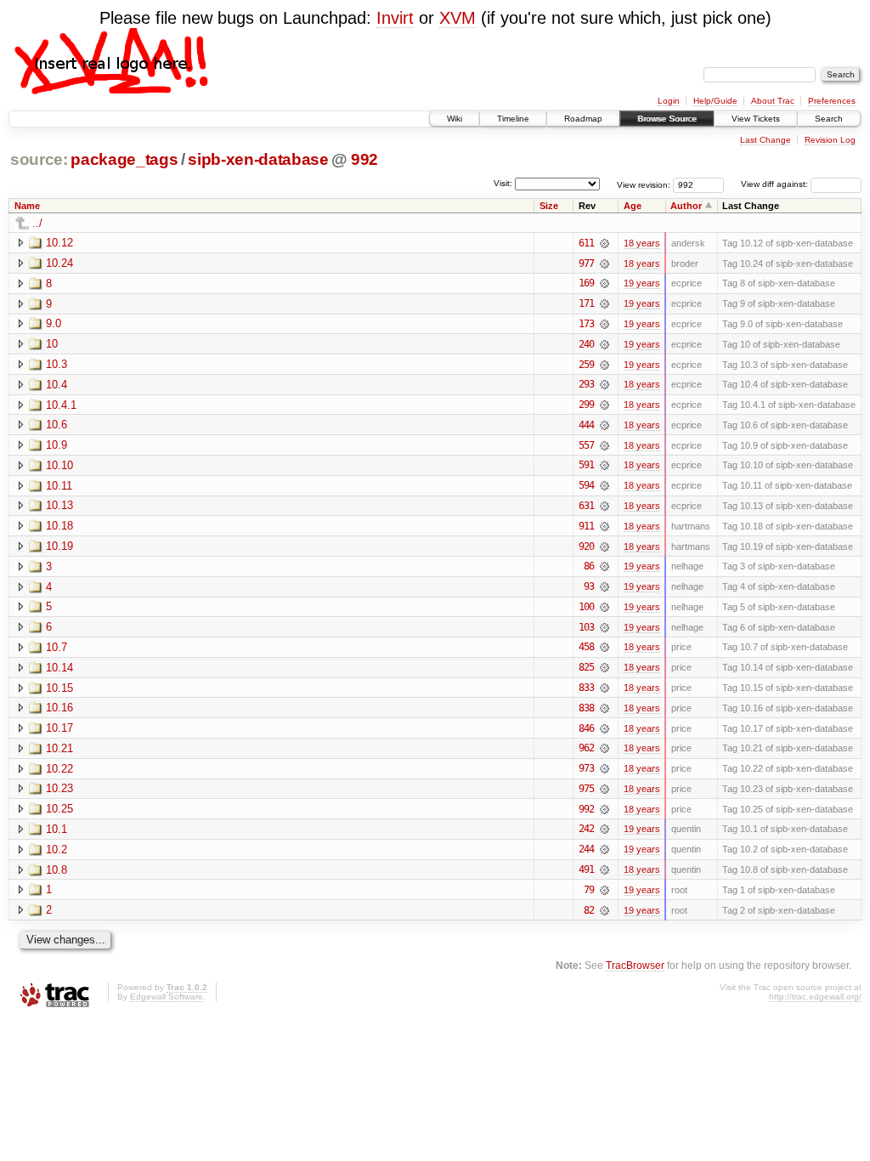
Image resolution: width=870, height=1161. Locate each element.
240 (586, 344)
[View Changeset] (604, 243)
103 (586, 627)
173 (586, 324)
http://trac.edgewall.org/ (815, 996)
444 (586, 425)
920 (586, 546)
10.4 (56, 384)
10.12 (59, 242)
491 (586, 869)
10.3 (56, 364)
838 (586, 708)
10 (52, 343)
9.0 (53, 323)
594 (586, 485)
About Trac (772, 100)
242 (586, 829)
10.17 (59, 728)
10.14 (59, 667)
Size (549, 206)
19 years (642, 283)
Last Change (765, 139)
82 (589, 910)
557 (586, 445)
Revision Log (830, 139)
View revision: (643, 184)
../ (37, 223)
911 (586, 526)
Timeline (513, 118)
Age (632, 206)
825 (586, 667)
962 (586, 748)
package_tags (124, 159)
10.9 (56, 445)
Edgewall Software (166, 996)
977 (586, 263)
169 (586, 283)
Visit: (503, 183)
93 (589, 586)
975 (586, 789)
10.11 (59, 485)
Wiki (454, 118)
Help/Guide (715, 100)
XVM (457, 17)
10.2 (56, 849)
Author (686, 206)
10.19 (59, 546)
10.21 (59, 748)
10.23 (59, 788)
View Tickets (756, 118)
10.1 (56, 829)
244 (586, 849)
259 (586, 365)
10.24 (59, 263)
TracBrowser (635, 965)
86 (589, 566)
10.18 (59, 525)
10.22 (59, 768)
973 (586, 768)
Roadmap (583, 118)
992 (364, 159)
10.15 (59, 688)
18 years (642, 243)
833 (586, 688)
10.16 (59, 707)
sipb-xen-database (258, 159)
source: (39, 159)
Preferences (832, 100)
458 (586, 647)
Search (829, 118)
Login (669, 100)
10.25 (59, 808)
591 (586, 465)
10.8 (56, 870)
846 (586, 728)
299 (586, 405)
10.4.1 (61, 405)
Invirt (395, 17)
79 (589, 890)
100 (586, 607)
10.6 (56, 424)
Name (27, 206)
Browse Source (667, 118)
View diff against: (776, 184)
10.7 (56, 647)
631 (586, 506)
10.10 (59, 465)
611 (586, 243)
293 (586, 384)
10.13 (59, 505)
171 (586, 303)
